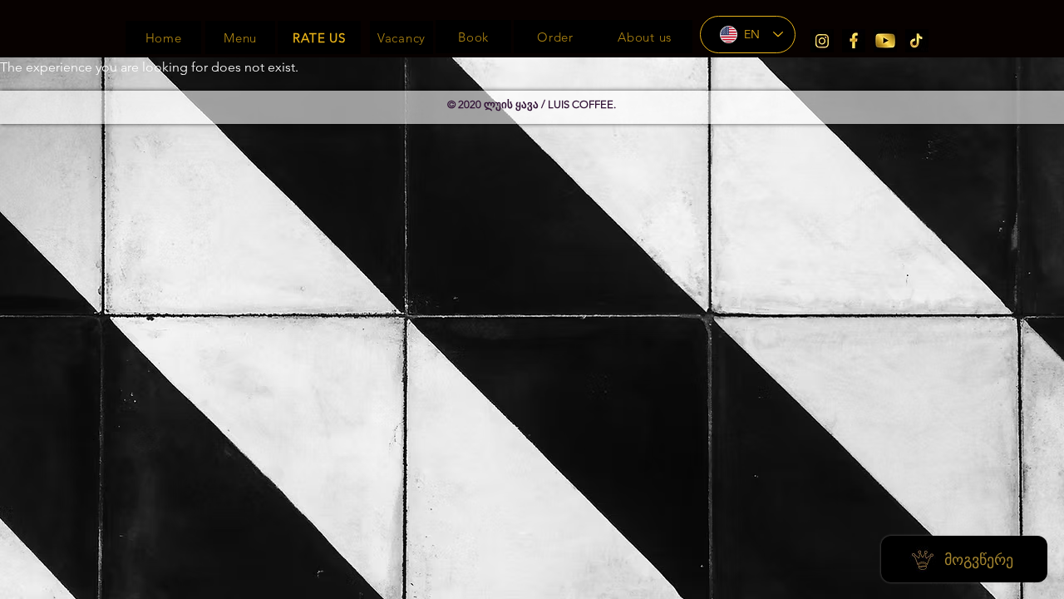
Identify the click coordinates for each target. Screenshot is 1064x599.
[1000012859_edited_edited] (822, 40)
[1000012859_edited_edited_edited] (853, 40)
